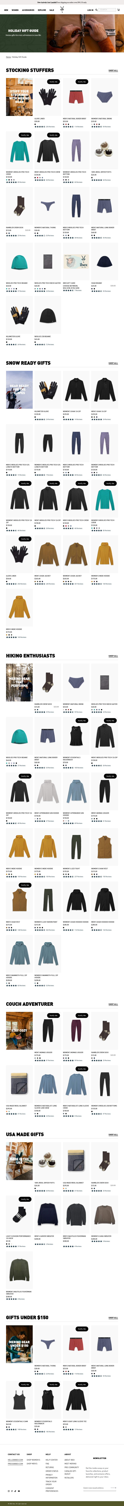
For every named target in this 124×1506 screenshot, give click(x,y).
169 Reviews (107, 584)
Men (6, 10)
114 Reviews (78, 127)
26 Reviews (50, 236)
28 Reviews (50, 528)
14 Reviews (78, 419)
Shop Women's (33, 1459)
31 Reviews (21, 1246)
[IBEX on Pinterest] (19, 1491)
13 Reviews (78, 1429)
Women (15, 10)
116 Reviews (78, 930)
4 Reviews (77, 1246)
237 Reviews (78, 877)
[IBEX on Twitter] (15, 1491)
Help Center (52, 1459)
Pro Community (72, 1467)
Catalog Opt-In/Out (70, 1472)
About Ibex (69, 1459)
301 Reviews (78, 584)
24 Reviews (50, 291)
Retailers (69, 1477)
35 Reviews (107, 238)
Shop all (113, 71)
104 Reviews (107, 930)
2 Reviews (49, 1244)
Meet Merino (70, 1463)
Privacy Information (51, 1476)
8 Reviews (77, 1116)
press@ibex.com (15, 1463)
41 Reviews (21, 1114)
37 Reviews (21, 291)
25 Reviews (21, 236)
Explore (42, 10)
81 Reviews (107, 821)
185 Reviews (78, 768)
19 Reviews (21, 475)
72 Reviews (50, 344)
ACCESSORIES (28, 10)
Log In (90, 10)
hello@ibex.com (15, 1459)
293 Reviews (50, 127)
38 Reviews (78, 238)
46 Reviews (50, 180)
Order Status (52, 1471)
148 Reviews (22, 930)
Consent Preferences (52, 1489)
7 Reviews (77, 290)
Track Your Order (51, 1483)
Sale (52, 10)
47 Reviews (107, 1114)
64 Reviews (107, 180)
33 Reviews (50, 986)
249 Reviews (50, 584)
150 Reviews (107, 877)
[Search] (96, 10)
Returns (50, 1467)
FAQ (47, 1463)
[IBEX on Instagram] (9, 1491)
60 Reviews (78, 182)
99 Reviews (78, 1060)
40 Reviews (78, 823)
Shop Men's (32, 1463)
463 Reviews (50, 930)
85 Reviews (21, 182)
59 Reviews (107, 127)
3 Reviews (106, 1241)
